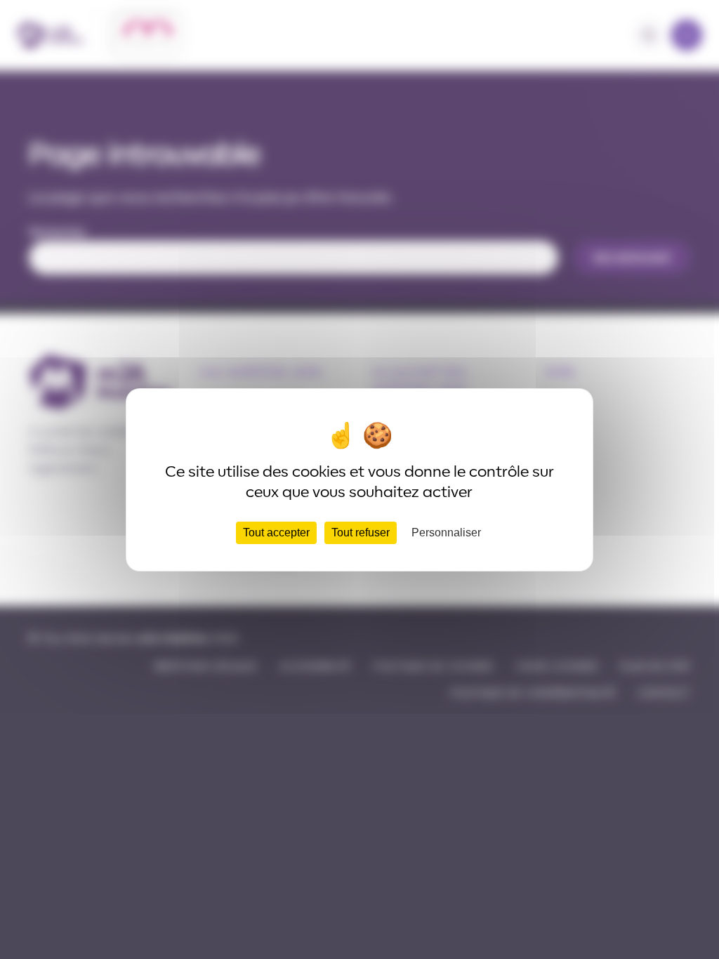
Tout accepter (276, 532)
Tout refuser (360, 532)
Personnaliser (446, 532)
